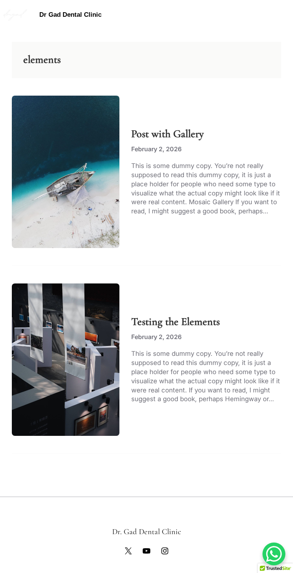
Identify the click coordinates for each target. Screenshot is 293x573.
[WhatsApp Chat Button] (273, 554)
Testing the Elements (175, 321)
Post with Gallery (167, 134)
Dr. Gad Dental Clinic (146, 531)
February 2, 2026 (156, 149)
